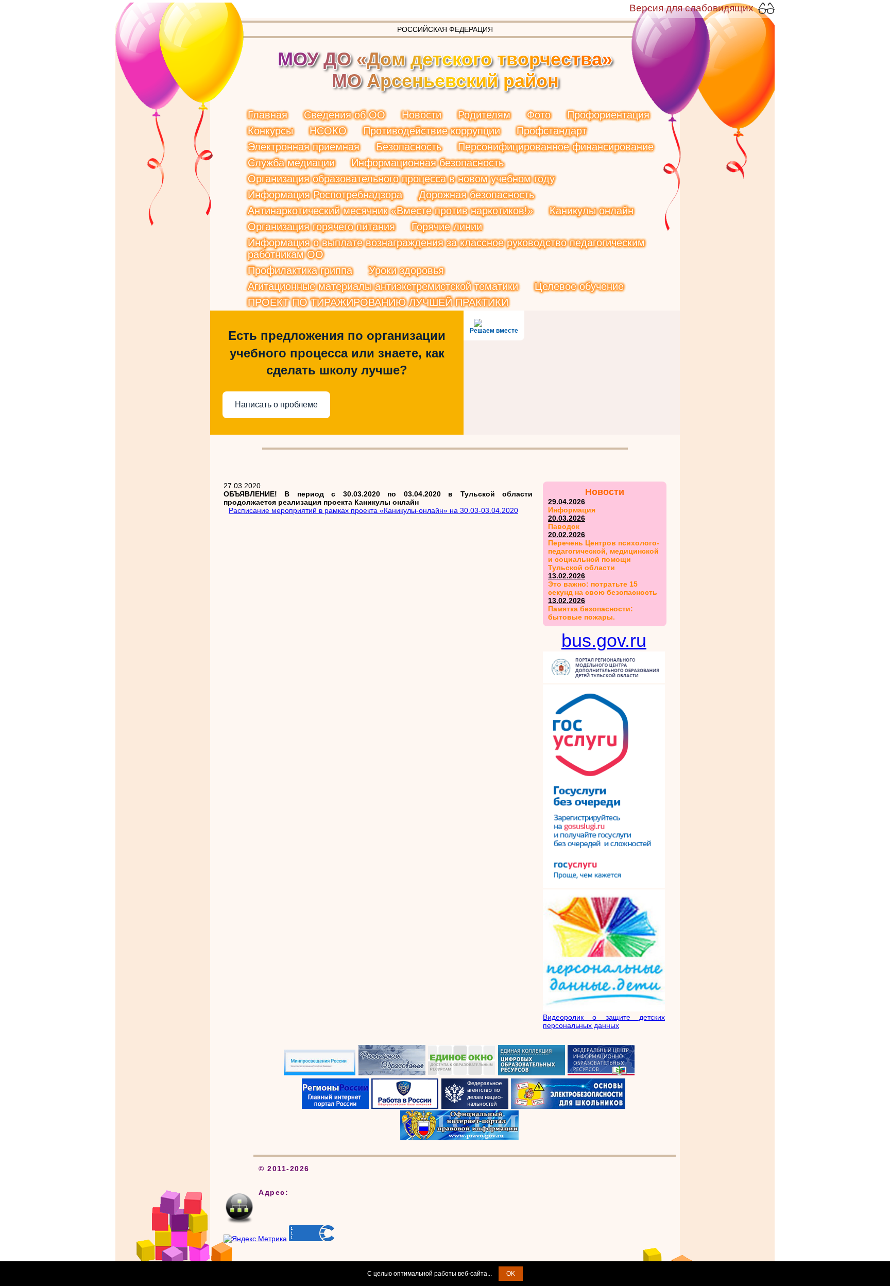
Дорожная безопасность (476, 194)
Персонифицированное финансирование (556, 146)
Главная (267, 115)
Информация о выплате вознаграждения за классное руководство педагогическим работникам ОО (446, 248)
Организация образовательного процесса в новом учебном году (401, 178)
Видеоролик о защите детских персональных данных (604, 1021)
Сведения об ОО (344, 115)
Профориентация (608, 115)
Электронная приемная (304, 146)
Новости (421, 115)
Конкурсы (270, 130)
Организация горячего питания (321, 226)
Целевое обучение (579, 286)
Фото (539, 115)
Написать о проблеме (276, 404)
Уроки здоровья (406, 270)
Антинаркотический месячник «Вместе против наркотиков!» (390, 210)
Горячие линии (447, 226)
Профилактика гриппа (300, 270)
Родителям (484, 115)
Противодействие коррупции (431, 130)
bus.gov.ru (603, 640)
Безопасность (408, 146)
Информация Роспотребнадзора (325, 194)
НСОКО (328, 130)
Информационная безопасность (427, 162)
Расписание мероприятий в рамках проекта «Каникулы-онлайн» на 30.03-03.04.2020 (373, 510)
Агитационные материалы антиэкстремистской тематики (383, 286)
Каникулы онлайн (592, 210)
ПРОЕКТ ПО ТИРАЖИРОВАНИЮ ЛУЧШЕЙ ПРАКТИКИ (378, 302)
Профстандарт (552, 130)
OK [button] (510, 1273)
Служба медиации (291, 162)
